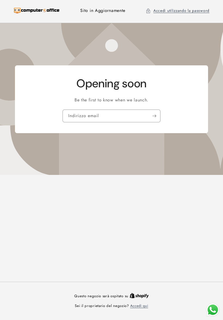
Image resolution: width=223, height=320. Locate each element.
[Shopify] (139, 296)
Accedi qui (139, 305)
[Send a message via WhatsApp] (212, 309)
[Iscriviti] (154, 115)
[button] (177, 10)
